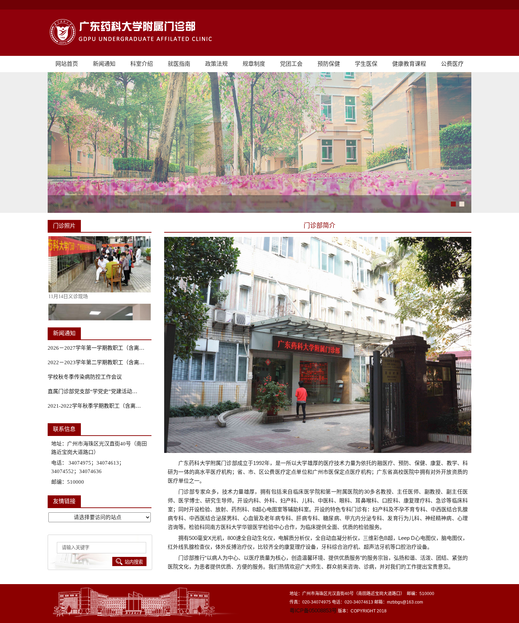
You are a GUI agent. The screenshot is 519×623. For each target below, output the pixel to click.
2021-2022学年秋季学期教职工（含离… (94, 406)
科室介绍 (141, 64)
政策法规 (216, 64)
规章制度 (254, 64)
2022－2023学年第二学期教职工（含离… (96, 362)
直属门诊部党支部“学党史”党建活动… (92, 391)
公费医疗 (452, 64)
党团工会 (291, 64)
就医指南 (179, 64)
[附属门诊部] (259, 33)
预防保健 (328, 64)
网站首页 (66, 64)
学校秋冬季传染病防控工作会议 (85, 377)
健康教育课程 (409, 64)
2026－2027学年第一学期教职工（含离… (96, 348)
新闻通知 (104, 64)
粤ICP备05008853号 (313, 610)
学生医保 (366, 64)
